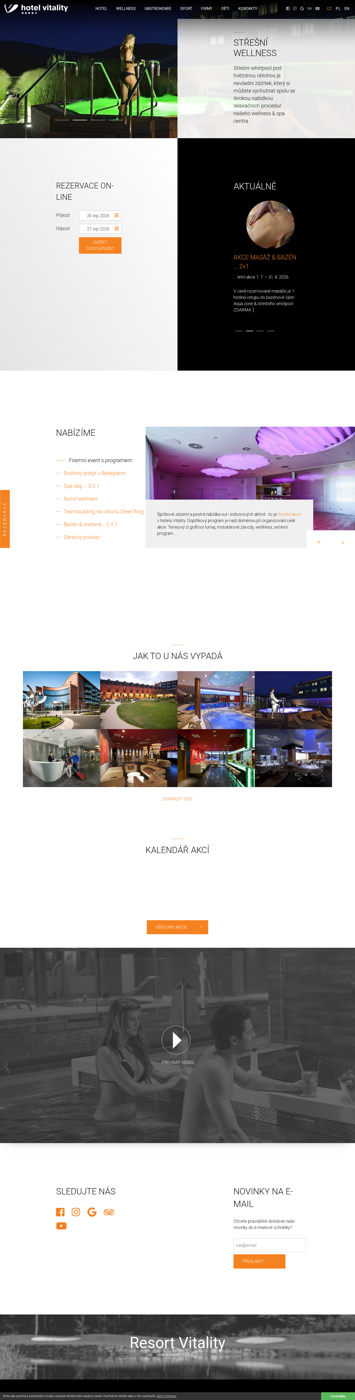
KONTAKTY (247, 8)
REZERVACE (4, 519)
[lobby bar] (139, 758)
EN (346, 8)
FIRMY (206, 8)
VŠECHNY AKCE (171, 927)
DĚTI (225, 8)
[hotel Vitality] (61, 700)
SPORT (186, 8)
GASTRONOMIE (158, 8)
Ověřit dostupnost (100, 245)
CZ (329, 8)
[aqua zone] (216, 700)
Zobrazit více (177, 798)
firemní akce (289, 514)
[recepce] (61, 758)
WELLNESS (126, 8)
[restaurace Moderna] (293, 758)
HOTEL (101, 8)
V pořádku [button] (338, 1396)
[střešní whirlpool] (293, 700)
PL (338, 8)
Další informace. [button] (166, 1396)
